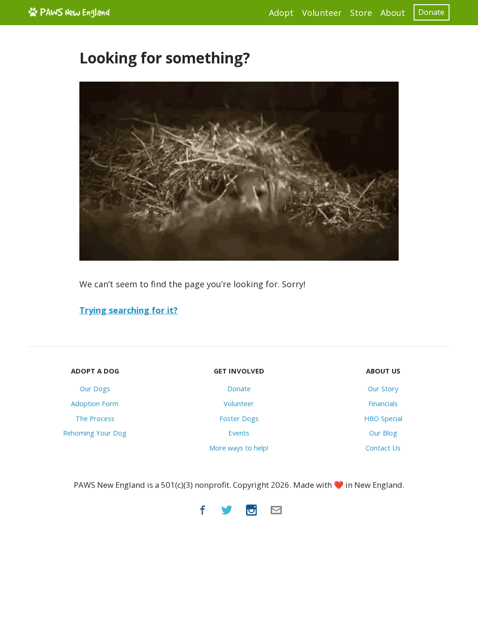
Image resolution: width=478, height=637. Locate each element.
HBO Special (383, 418)
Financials (383, 403)
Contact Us (383, 447)
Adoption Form (95, 403)
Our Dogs (95, 388)
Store (361, 12)
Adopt (281, 12)
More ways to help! (238, 447)
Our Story (383, 388)
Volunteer (322, 12)
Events (238, 432)
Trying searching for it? (128, 310)
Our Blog (383, 432)
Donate (431, 12)
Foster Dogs (239, 418)
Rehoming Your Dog (95, 432)
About (392, 12)
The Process (95, 418)
